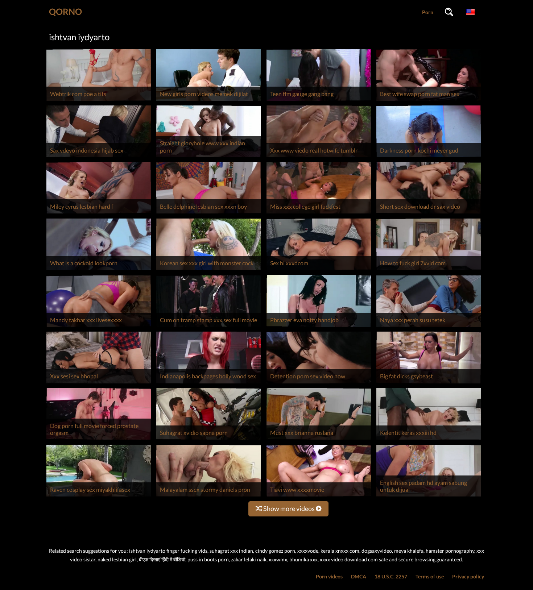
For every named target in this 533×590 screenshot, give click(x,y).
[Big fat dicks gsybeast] (428, 383)
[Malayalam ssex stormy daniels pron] (208, 496)
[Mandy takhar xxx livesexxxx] (98, 326)
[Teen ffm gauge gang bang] (318, 100)
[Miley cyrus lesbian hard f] (98, 213)
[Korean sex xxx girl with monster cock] (208, 269)
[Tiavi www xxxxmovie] (318, 496)
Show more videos (289, 508)
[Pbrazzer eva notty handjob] (318, 326)
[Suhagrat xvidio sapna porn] (208, 439)
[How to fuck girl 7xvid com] (428, 269)
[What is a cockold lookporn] (98, 269)
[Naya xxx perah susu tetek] (428, 326)
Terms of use (430, 576)
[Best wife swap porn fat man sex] (428, 100)
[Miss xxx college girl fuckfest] (318, 213)
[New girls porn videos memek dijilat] (208, 100)
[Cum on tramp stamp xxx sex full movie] (208, 326)
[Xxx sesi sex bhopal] (98, 383)
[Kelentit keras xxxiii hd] (428, 439)
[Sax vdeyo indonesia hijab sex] (98, 157)
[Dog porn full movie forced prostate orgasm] (98, 439)
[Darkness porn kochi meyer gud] (428, 157)
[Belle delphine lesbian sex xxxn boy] (208, 213)
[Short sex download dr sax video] (428, 213)
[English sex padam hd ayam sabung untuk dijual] (428, 496)
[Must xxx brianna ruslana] (318, 439)
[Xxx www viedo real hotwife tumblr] (318, 157)
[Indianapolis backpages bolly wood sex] (208, 383)
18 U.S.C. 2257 (391, 576)
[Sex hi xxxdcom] (318, 269)
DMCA (358, 576)
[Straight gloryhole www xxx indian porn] (208, 157)
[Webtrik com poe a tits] (98, 100)
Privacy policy (468, 576)
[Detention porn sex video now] (318, 383)
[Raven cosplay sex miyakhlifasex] (98, 496)
